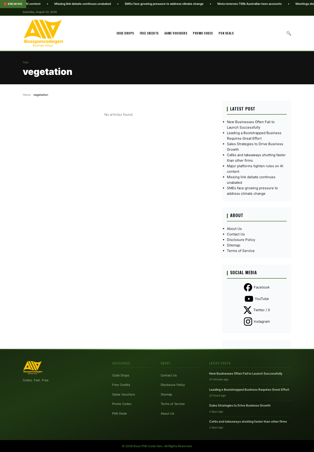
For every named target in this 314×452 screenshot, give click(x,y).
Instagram (262, 321)
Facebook (262, 287)
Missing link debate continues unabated (68, 4)
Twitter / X (261, 310)
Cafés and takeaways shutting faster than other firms (248, 421)
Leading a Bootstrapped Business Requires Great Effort (249, 389)
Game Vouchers (176, 33)
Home (27, 94)
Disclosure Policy (241, 239)
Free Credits (149, 33)
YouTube (262, 299)
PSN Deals (226, 33)
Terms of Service (241, 251)
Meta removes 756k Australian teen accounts (235, 4)
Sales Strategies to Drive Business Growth (240, 405)
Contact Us (236, 234)
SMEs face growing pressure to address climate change (149, 4)
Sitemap (233, 245)
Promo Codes (203, 33)
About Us (234, 228)
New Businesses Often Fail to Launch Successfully (246, 373)
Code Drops (125, 33)
